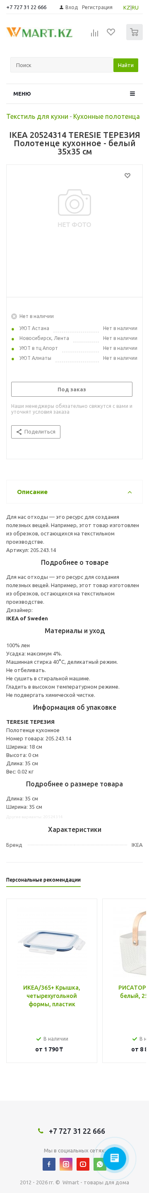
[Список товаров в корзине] (135, 38)
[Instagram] (66, 1164)
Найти (126, 65)
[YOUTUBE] (83, 1164)
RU (135, 7)
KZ (126, 7)
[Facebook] (49, 1164)
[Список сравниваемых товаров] (94, 35)
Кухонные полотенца (106, 116)
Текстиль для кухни (37, 116)
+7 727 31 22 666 (26, 7)
